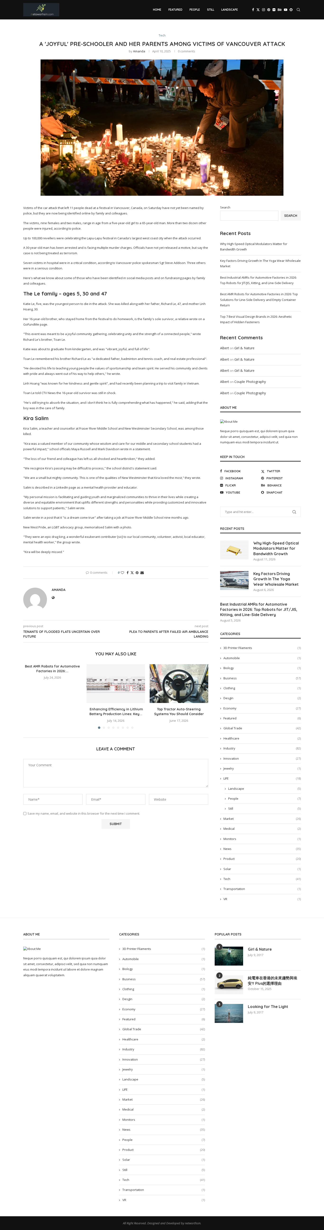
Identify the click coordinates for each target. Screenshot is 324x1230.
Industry (262, 748)
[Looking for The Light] (229, 1013)
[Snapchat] (291, 9)
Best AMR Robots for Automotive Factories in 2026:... (52, 668)
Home (157, 9)
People (195, 9)
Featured (175, 9)
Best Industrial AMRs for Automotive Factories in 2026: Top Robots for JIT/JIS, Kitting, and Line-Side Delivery (258, 609)
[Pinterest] (268, 9)
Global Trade (262, 728)
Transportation (262, 889)
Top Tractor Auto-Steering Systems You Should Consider (179, 711)
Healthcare (262, 738)
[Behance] (280, 9)
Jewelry (262, 768)
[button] (30, 696)
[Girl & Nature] (229, 956)
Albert (224, 348)
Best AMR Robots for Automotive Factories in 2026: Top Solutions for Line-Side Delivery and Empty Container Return (259, 299)
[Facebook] (253, 9)
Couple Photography (250, 381)
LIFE (262, 778)
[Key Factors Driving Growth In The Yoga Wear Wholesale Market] (234, 580)
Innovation (262, 758)
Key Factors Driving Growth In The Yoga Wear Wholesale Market (276, 579)
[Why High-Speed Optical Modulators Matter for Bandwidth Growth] (234, 549)
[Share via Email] (142, 572)
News (262, 849)
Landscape (229, 9)
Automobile (262, 658)
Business (262, 678)
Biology (262, 668)
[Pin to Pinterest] (137, 572)
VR (262, 899)
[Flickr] (274, 9)
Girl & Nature (244, 348)
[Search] (298, 9)
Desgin (262, 698)
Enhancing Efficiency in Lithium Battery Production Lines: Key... (115, 711)
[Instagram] (263, 9)
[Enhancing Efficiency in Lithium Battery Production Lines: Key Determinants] (116, 683)
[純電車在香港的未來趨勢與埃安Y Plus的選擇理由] (229, 984)
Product (262, 859)
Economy (262, 708)
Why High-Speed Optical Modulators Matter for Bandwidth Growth (276, 548)
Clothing (262, 688)
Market (262, 819)
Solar (262, 869)
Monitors (262, 839)
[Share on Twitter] (132, 572)
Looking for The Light (268, 1006)
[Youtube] (285, 9)
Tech (262, 879)
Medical (262, 828)
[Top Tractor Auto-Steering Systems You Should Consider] (179, 683)
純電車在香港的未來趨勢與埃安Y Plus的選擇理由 (272, 980)
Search (225, 207)
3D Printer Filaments (262, 648)
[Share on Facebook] (128, 572)
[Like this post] (122, 572)
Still (210, 9)
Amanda (139, 51)
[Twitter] (258, 9)
